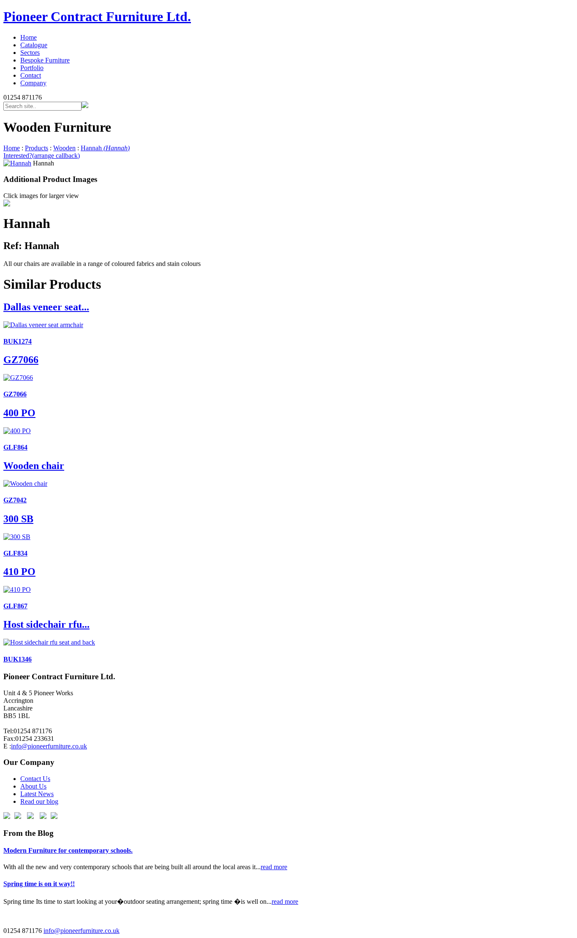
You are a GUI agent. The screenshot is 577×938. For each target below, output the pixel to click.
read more (274, 866)
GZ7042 (15, 500)
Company (33, 83)
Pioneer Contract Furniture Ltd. (97, 16)
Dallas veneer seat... (46, 306)
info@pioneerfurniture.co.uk (49, 746)
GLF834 (15, 553)
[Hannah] (17, 163)
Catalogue (33, 45)
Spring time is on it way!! (39, 883)
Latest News (37, 793)
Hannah (105, 148)
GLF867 (15, 606)
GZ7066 (20, 359)
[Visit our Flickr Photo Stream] (54, 816)
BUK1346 (17, 659)
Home (28, 37)
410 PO (19, 571)
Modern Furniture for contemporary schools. (68, 850)
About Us (33, 786)
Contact (30, 75)
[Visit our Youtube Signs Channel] (43, 816)
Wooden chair (33, 465)
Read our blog (39, 801)
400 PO (19, 412)
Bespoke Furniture (45, 60)
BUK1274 (17, 341)
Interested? (41, 155)
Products (36, 148)
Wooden (64, 148)
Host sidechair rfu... (46, 624)
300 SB (18, 518)
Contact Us (35, 778)
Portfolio (32, 67)
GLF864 (15, 447)
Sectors (30, 52)
